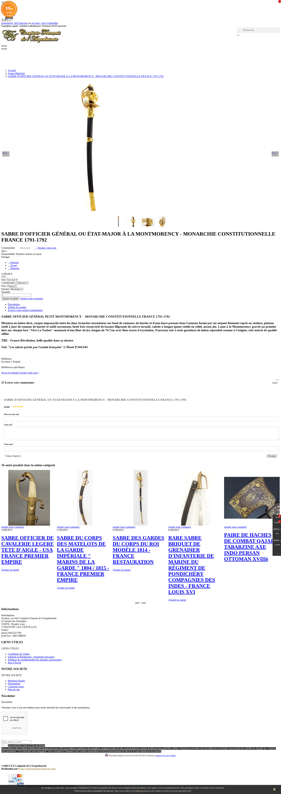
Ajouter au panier (11, 298)
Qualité (7, 407)
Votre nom (8, 444)
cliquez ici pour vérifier (165, 755)
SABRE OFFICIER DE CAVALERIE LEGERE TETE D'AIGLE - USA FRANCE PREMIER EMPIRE (27, 550)
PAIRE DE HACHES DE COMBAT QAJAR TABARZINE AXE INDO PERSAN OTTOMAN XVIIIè (249, 547)
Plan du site (14, 689)
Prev (4, 152)
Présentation (14, 683)
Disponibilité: (8, 254)
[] (238, 35)
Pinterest (14, 268)
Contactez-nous (16, 686)
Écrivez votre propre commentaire (25, 310)
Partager (14, 262)
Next (274, 152)
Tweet (13, 265)
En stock (5, 361)
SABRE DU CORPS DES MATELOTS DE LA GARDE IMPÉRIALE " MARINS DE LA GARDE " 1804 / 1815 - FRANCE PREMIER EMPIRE (83, 559)
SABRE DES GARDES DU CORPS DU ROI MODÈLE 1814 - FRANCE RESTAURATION (138, 550)
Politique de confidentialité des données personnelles (35, 659)
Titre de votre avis (12, 414)
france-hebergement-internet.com (37, 768)
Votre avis (8, 424)
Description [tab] (14, 304)
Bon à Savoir (14, 662)
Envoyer (272, 456)
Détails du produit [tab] (17, 307)
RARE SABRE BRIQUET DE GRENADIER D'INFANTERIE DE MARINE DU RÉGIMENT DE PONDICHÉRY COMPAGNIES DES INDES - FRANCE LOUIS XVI (191, 565)
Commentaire (8, 247)
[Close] (277, 379)
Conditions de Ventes (19, 654)
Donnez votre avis (47, 247)
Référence (6, 358)
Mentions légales (16, 680)
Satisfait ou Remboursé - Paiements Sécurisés (31, 656)
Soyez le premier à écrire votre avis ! (20, 372)
